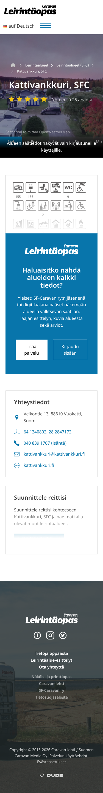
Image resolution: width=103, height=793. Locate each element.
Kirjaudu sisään (70, 349)
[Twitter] (63, 638)
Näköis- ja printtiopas (52, 676)
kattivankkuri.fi (39, 465)
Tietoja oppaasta (51, 653)
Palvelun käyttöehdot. (68, 756)
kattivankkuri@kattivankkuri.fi (54, 454)
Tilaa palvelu (31, 349)
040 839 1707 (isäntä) (45, 443)
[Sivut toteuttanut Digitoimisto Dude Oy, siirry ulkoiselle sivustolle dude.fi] (51, 776)
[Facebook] (37, 638)
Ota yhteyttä (51, 667)
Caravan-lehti (51, 683)
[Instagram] (50, 638)
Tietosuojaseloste (51, 697)
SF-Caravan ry (51, 690)
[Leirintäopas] (30, 14)
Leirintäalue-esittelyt (52, 660)
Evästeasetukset (51, 762)
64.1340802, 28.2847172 (47, 432)
